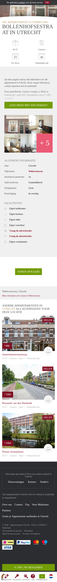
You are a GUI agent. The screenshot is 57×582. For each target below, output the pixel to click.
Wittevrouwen (35, 171)
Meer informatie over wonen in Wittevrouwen (21, 296)
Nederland (6, 528)
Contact (18, 504)
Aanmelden (6, 580)
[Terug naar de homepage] (3, 577)
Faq (27, 504)
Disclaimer (28, 531)
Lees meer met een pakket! (29, 105)
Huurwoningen (16, 481)
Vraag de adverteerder (20, 230)
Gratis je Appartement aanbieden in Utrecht (25, 516)
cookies (22, 2)
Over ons (7, 504)
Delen (48, 320)
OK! (47, 2)
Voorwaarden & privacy (12, 531)
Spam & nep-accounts (11, 534)
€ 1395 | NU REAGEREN (29, 567)
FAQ (33, 580)
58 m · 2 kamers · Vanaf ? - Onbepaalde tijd (21, 456)
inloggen (17, 580)
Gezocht (26, 580)
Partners (6, 510)
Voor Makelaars (40, 504)
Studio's (44, 481)
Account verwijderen (31, 534)
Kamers (32, 481)
